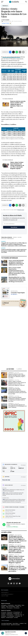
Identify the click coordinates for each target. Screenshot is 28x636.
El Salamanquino (9, 617)
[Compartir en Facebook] (10, 52)
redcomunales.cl (4, 592)
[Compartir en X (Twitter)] (13, 52)
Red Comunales (5, 19)
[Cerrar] (26, 633)
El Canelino (17, 616)
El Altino (17, 606)
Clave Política (15, 623)
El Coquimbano (17, 612)
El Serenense (9, 612)
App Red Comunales (15, 624)
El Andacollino (16, 613)
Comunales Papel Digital (6, 623)
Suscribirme (14, 227)
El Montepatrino (9, 614)
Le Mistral (21, 623)
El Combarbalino (10, 616)
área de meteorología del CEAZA (11, 57)
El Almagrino (4, 605)
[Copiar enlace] (23, 52)
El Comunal (3, 612)
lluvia (19, 237)
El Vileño (16, 617)
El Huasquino (10, 607)
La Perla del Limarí (18, 614)
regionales (11, 238)
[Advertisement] (14, 322)
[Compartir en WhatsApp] (16, 52)
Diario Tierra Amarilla (10, 606)
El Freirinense (16, 607)
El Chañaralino (11, 605)
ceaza (15, 237)
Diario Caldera (18, 605)
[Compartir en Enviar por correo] (20, 52)
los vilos (4, 238)
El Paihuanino (9, 613)
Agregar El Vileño (5, 23)
